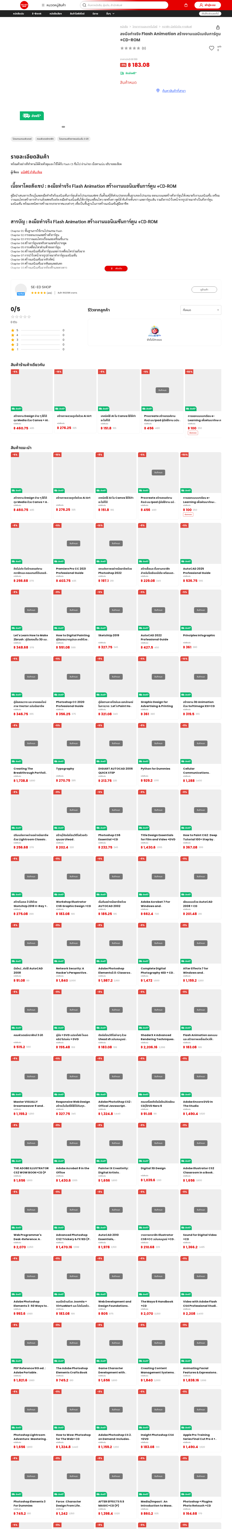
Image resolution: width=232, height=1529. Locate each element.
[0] (186, 5)
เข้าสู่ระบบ (210, 5)
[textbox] (116, 257)
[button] (210, 14)
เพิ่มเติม (118, 268)
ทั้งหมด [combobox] (187, 310)
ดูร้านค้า (204, 289)
